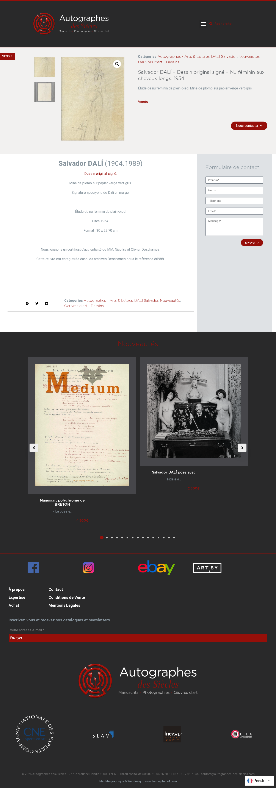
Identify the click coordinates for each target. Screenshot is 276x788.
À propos (17, 589)
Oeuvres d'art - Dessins (158, 62)
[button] (203, 24)
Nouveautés (249, 56)
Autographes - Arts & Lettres (183, 56)
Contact (56, 589)
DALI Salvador (224, 56)
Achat (14, 605)
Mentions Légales (64, 605)
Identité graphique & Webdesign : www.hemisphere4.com (138, 781)
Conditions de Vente (67, 597)
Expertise (17, 597)
